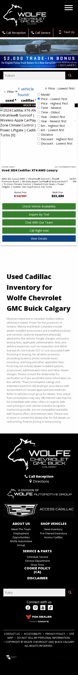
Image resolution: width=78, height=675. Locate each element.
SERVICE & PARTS (37, 551)
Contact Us (12, 634)
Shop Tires (37, 565)
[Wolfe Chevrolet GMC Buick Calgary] (24, 15)
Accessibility (33, 634)
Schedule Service (37, 557)
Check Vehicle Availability (39, 206)
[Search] (70, 75)
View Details (39, 238)
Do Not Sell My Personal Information (43, 638)
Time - (50, 108)
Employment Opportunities (21, 535)
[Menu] (68, 8)
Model (45, 95)
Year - (52, 117)
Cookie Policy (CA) (37, 570)
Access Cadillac (53, 537)
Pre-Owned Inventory (53, 533)
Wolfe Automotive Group (21, 543)
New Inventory (53, 529)
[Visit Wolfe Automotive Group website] (39, 492)
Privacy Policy (55, 634)
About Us (21, 524)
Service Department (37, 561)
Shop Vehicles (54, 524)
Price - (53, 99)
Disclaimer (37, 578)
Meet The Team (21, 529)
